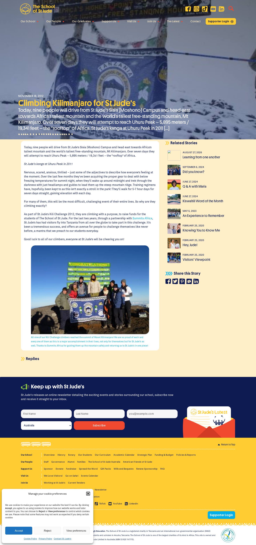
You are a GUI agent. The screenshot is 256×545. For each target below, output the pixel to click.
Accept (19, 530)
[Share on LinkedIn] (196, 282)
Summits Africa (142, 218)
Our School (28, 21)
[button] (88, 493)
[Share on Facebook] (168, 282)
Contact (196, 21)
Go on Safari (71, 476)
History (61, 455)
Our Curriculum (103, 455)
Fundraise (71, 469)
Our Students (85, 455)
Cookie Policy (30, 538)
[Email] (189, 282)
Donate (59, 469)
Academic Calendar (124, 455)
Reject (47, 530)
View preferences (76, 530)
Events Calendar (89, 476)
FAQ (162, 469)
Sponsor (48, 469)
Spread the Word (88, 469)
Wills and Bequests (124, 469)
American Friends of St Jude (137, 462)
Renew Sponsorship (147, 469)
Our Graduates (81, 21)
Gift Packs (105, 469)
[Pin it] (182, 282)
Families (81, 462)
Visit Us (131, 21)
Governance (58, 462)
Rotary (71, 455)
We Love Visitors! (53, 476)
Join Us (151, 21)
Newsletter (101, 490)
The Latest (173, 21)
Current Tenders (76, 483)
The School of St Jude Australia (104, 462)
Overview (49, 455)
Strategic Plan (144, 455)
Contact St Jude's (62, 538)
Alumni (71, 462)
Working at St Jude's (54, 483)
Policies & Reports (186, 455)
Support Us (109, 21)
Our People (53, 21)
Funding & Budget (164, 455)
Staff (46, 462)
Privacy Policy (45, 538)
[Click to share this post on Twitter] (175, 282)
